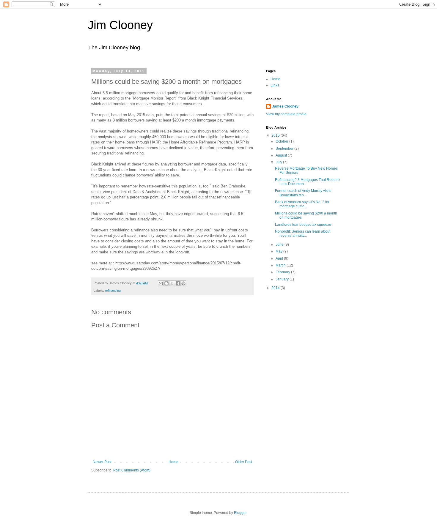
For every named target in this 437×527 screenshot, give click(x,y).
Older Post (243, 462)
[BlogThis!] (166, 283)
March (281, 265)
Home (173, 462)
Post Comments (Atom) (131, 470)
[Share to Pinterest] (183, 283)
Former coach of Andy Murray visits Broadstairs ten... (303, 193)
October (282, 141)
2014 (276, 288)
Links (275, 85)
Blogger (240, 513)
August (282, 155)
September (285, 148)
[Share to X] (172, 283)
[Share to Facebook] (178, 283)
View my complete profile (286, 114)
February (283, 272)
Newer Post (102, 462)
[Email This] (161, 283)
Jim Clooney (120, 24)
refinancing (113, 290)
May (279, 251)
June (280, 244)
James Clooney (285, 106)
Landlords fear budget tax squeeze (303, 225)
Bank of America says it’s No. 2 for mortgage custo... (302, 204)
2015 (276, 135)
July (279, 162)
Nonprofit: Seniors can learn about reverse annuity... (302, 233)
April (280, 258)
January (283, 279)
